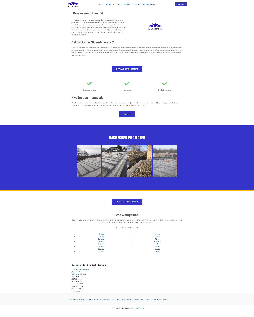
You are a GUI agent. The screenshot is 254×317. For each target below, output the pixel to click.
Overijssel (101, 236)
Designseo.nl (139, 308)
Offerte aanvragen (79, 299)
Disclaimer (158, 299)
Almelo (101, 246)
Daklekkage (106, 299)
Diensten (97, 299)
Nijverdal (157, 234)
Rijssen (157, 239)
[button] (113, 4)
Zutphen (157, 246)
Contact (90, 299)
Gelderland (100, 234)
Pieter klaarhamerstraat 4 (80, 269)
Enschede (101, 244)
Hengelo (101, 249)
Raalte (157, 251)
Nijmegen (157, 241)
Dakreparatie (116, 299)
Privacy (165, 299)
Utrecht (157, 249)
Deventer (101, 239)
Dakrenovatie (127, 299)
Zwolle (157, 236)
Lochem (157, 244)
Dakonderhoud (138, 299)
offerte (73, 52)
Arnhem (101, 251)
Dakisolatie (149, 299)
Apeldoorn (101, 241)
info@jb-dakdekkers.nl (79, 274)
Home (69, 299)
